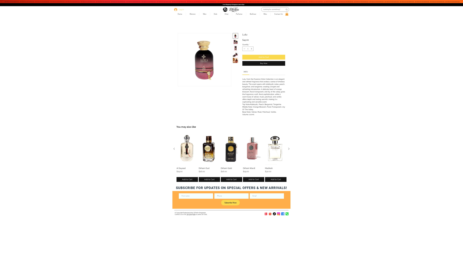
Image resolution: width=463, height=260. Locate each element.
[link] (246, 72)
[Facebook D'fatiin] (282, 213)
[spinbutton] (248, 49)
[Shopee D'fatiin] (270, 213)
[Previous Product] (174, 148)
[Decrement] (244, 49)
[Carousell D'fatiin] (265, 213)
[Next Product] (289, 148)
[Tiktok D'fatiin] (274, 213)
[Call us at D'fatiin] (287, 213)
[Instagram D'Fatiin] (278, 213)
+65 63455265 (191, 214)
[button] (286, 14)
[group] (231, 157)
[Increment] (251, 49)
